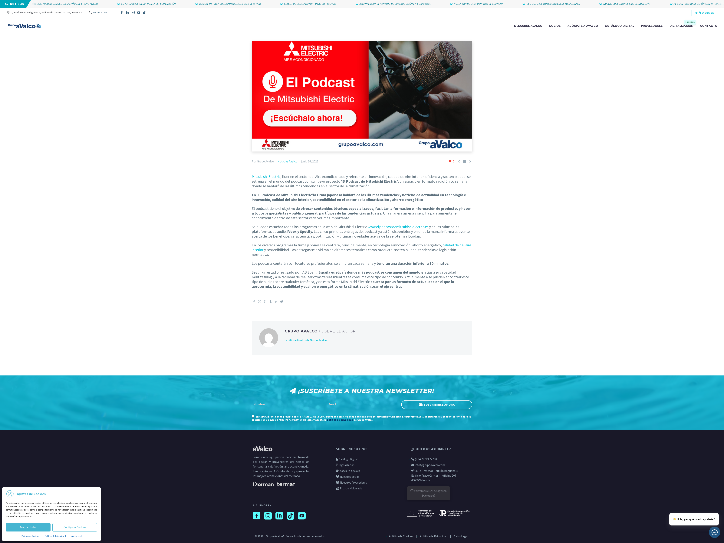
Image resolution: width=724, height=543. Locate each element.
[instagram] (268, 516)
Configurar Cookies (75, 527)
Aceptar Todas (28, 527)
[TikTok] (144, 12)
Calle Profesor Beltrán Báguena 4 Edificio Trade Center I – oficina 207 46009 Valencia (434, 475)
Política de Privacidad (55, 536)
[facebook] (256, 516)
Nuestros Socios (349, 476)
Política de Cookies (401, 536)
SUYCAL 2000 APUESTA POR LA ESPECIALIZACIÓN (126, 3)
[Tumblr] (270, 301)
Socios (555, 26)
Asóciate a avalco (583, 26)
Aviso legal (76, 536)
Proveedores (652, 26)
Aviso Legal (461, 536)
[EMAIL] (362, 404)
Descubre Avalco (528, 26)
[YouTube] (139, 12)
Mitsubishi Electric (266, 176)
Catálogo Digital (347, 459)
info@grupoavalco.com (429, 465)
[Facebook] (122, 12)
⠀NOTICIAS (16, 4)
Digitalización (682, 26)
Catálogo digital (619, 26)
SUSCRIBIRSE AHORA (439, 404)
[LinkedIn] (127, 12)
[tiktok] (290, 516)
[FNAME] (287, 404)
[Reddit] (281, 301)
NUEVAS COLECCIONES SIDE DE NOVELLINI (605, 3)
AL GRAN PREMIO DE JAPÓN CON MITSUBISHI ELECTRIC (682, 3)
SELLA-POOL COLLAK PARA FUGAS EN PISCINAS (287, 3)
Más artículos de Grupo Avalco (308, 340)
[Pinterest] (265, 301)
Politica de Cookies (30, 536)
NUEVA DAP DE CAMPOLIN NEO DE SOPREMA (456, 3)
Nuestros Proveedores (353, 482)
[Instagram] (133, 12)
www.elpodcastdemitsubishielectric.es (398, 226)
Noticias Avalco (287, 161)
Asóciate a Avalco (349, 471)
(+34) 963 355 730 (425, 459)
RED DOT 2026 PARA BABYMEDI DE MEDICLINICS (531, 3)
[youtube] (302, 516)
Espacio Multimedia (350, 488)
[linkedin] (279, 516)
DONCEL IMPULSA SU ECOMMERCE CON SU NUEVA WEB (208, 3)
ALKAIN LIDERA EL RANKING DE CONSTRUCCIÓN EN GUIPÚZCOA (373, 3)
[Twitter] (259, 301)
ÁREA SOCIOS (706, 13)
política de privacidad (340, 419)
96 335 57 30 (100, 12)
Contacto (708, 26)
